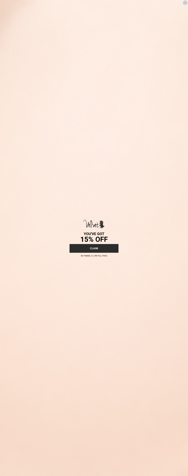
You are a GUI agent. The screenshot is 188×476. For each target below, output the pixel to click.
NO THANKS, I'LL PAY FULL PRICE (94, 255)
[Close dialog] (185, 3)
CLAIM (94, 248)
